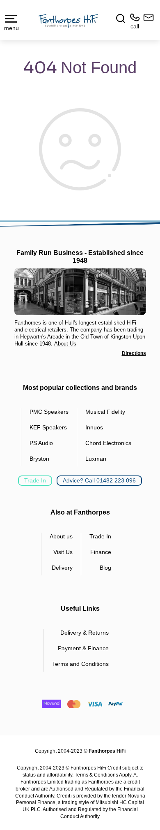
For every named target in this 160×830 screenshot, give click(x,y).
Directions (134, 353)
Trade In (35, 480)
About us (61, 536)
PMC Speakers (49, 411)
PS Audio (41, 443)
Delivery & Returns (84, 632)
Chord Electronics (108, 443)
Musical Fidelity (105, 411)
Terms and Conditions (80, 664)
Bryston (39, 458)
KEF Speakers (48, 427)
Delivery (62, 567)
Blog (105, 567)
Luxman (95, 458)
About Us (65, 344)
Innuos (94, 427)
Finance (100, 552)
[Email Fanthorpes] (147, 21)
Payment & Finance (83, 648)
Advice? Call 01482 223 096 (99, 480)
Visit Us (63, 552)
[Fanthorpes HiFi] (68, 20)
